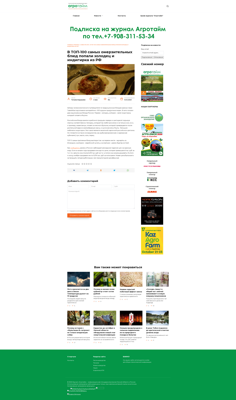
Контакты (122, 16)
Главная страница (73, 44)
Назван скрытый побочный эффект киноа (131, 290)
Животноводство (99, 365)
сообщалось (75, 148)
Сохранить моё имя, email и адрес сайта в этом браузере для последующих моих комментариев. (99, 211)
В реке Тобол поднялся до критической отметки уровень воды (157, 330)
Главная (76, 16)
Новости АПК (84, 44)
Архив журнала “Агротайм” (151, 16)
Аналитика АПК (98, 370)
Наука (95, 368)
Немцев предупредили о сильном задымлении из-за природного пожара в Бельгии (131, 331)
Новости (97, 16)
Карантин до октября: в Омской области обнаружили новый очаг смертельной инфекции (104, 331)
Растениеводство (99, 360)
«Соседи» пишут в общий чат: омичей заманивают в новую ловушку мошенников (156, 292)
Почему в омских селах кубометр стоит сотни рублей (104, 291)
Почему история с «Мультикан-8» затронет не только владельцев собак (78, 331)
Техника (96, 363)
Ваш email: (145, 49)
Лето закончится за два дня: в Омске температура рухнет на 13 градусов (78, 292)
